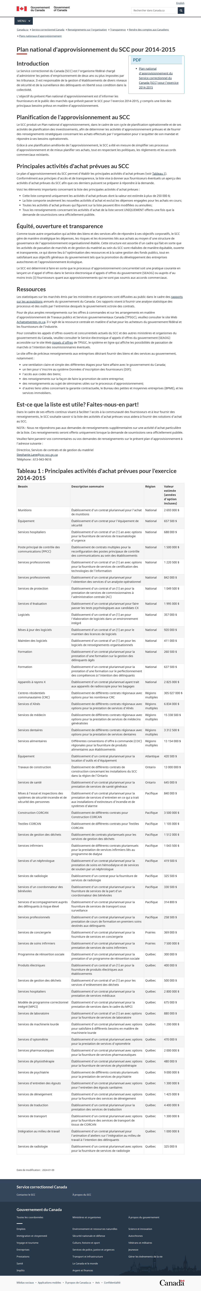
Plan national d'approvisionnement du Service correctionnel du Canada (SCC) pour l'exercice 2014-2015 (158, 78)
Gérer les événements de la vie (145, 1256)
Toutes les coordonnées (30, 1217)
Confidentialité (112, 1282)
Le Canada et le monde (85, 1263)
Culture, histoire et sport (86, 1242)
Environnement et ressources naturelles (95, 1229)
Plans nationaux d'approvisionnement (40, 36)
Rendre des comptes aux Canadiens (149, 29)
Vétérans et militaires (140, 1242)
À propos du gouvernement (143, 1217)
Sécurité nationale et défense (89, 1235)
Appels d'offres (62, 342)
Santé (20, 1263)
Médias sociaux (25, 1282)
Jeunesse (133, 1249)
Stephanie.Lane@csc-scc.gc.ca (37, 455)
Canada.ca (22, 29)
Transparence (118, 29)
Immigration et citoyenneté (32, 1235)
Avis (97, 1282)
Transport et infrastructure (88, 1256)
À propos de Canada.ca (78, 1282)
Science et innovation (140, 1229)
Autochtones (135, 1235)
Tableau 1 (158, 174)
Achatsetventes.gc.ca (31, 322)
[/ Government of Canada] (43, 9)
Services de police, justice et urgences (93, 1249)
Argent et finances (83, 1270)
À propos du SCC (82, 1194)
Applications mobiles (49, 1282)
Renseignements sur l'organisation (87, 29)
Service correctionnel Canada (48, 29)
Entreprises (23, 1249)
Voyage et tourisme (27, 1242)
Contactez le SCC (26, 1194)
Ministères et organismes (87, 1217)
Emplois (21, 1229)
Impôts (21, 1270)
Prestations (23, 1256)
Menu (25, 21)
